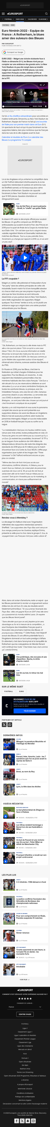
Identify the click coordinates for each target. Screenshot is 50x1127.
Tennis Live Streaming (25, 1072)
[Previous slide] (3, 19)
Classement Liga (25, 1042)
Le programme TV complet (20, 140)
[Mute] (46, 106)
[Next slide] (47, 19)
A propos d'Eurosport (25, 1084)
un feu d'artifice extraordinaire (19, 116)
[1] (19, 998)
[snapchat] (27, 1121)
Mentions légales (25, 1100)
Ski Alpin (25, 1065)
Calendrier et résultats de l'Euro (15, 137)
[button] (3, 14)
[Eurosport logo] (15, 14)
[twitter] (22, 1121)
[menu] (46, 14)
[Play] (25, 93)
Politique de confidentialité (25, 1097)
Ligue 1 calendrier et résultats (25, 1035)
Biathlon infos (25, 1069)
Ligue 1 (25, 1028)
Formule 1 (25, 1058)
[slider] (3, 106)
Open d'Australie (25, 1062)
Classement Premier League (25, 1039)
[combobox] (25, 1006)
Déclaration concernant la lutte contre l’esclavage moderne (25, 1104)
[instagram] (33, 1121)
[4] (27, 998)
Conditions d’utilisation (25, 1093)
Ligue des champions (25, 1046)
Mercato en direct (25, 1049)
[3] (25, 998)
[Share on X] (4, 724)
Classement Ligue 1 (25, 1032)
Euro (12, 25)
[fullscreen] (44, 85)
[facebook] (16, 1121)
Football (6, 25)
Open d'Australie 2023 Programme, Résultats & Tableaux (25, 1076)
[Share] (41, 85)
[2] (22, 998)
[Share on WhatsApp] (9, 724)
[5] (30, 998)
